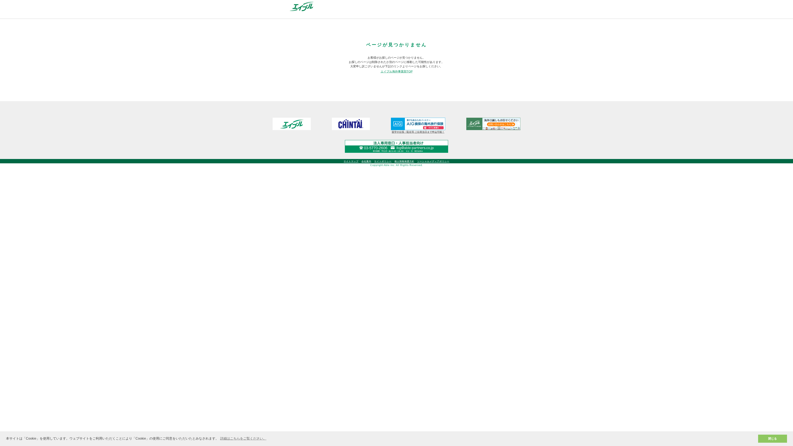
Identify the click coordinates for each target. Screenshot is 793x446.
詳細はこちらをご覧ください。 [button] (243, 438)
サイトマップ (351, 161)
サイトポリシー (383, 161)
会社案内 (366, 161)
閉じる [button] (772, 438)
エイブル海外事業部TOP (397, 71)
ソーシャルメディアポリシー (433, 161)
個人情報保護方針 (404, 161)
